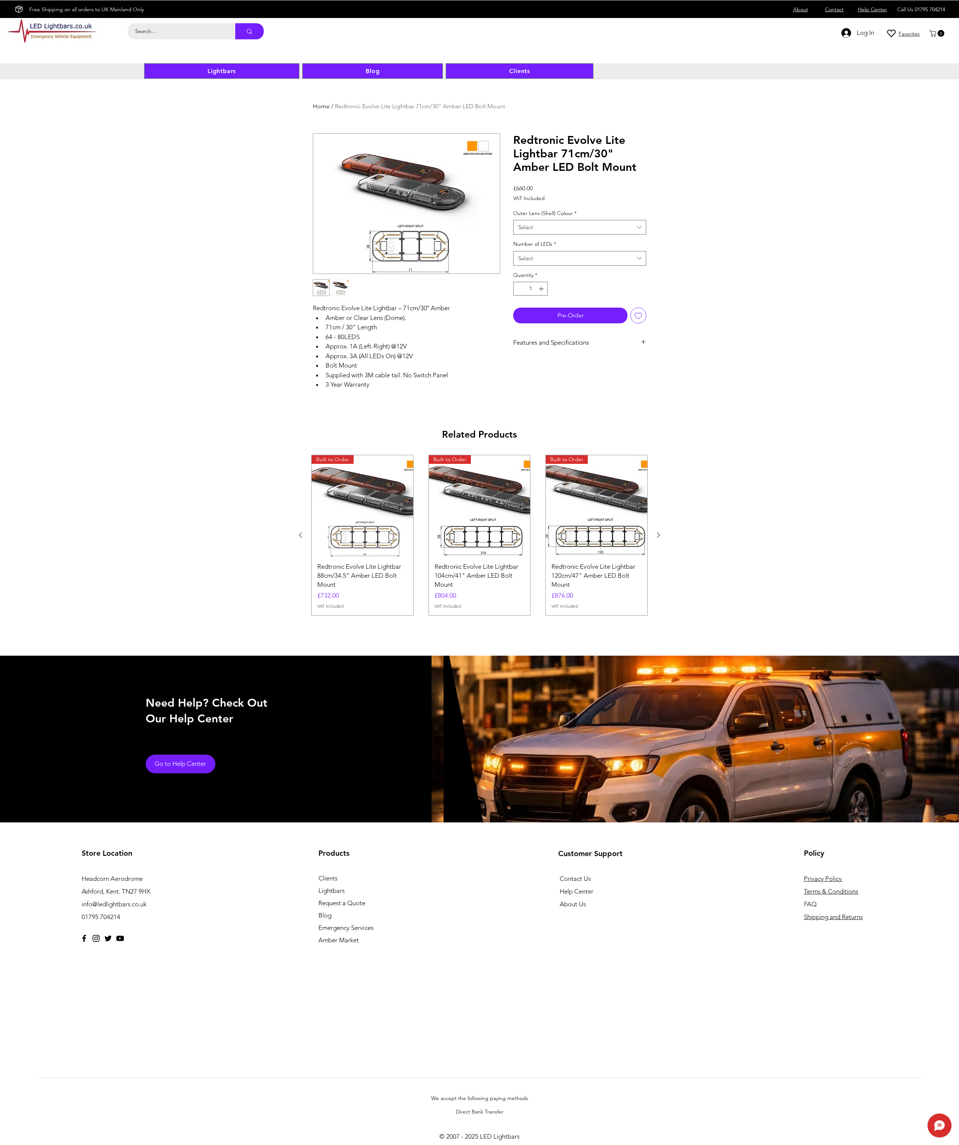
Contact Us (575, 878)
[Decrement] (519, 288)
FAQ (810, 904)
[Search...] (249, 31)
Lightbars (331, 890)
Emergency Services (345, 927)
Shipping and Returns (833, 917)
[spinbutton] (530, 288)
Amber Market (338, 940)
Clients (328, 878)
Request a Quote (341, 903)
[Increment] (542, 288)
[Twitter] (108, 938)
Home (321, 106)
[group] (479, 535)
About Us (573, 904)
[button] (937, 33)
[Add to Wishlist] (638, 315)
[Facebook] (84, 938)
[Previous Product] (300, 535)
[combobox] (579, 227)
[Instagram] (96, 938)
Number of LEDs (534, 244)
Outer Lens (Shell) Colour (545, 213)
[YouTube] (120, 938)
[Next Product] (658, 535)
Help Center (576, 891)
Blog (325, 915)
